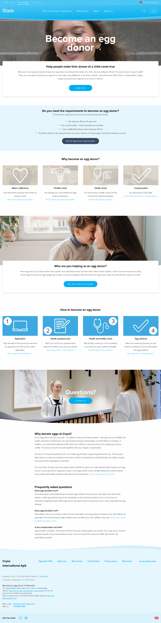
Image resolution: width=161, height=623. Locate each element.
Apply (96, 11)
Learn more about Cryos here (101, 474)
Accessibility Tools (147, 561)
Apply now (62, 561)
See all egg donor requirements (80, 141)
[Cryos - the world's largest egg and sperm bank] (8, 11)
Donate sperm (9, 2)
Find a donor (37, 2)
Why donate (82, 11)
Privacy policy (111, 561)
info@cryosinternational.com (24, 604)
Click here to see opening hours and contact (26, 591)
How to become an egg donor (57, 11)
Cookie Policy (93, 561)
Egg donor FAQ (45, 561)
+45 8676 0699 (19, 606)
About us (108, 11)
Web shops (127, 561)
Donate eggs (23, 2)
